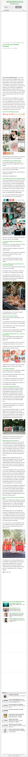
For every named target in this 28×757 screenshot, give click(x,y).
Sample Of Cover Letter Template (15, 724)
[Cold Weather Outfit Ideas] (5, 697)
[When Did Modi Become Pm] (6, 611)
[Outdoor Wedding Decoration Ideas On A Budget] (6, 622)
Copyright (13, 754)
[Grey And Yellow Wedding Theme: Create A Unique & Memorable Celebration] (5, 700)
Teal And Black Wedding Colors (15, 603)
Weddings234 (14, 1)
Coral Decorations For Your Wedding (16, 704)
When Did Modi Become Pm (14, 608)
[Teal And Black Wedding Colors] (6, 606)
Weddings (8, 42)
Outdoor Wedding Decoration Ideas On (16, 618)
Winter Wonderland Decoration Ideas (16, 613)
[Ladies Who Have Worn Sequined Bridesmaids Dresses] (5, 717)
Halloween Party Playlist (13, 719)
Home (4, 42)
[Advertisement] (14, 26)
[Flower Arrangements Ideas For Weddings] (5, 732)
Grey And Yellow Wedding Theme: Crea (16, 699)
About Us (5, 754)
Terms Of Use (22, 754)
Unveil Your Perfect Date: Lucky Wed (16, 709)
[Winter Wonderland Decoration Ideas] (6, 616)
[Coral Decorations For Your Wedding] (5, 705)
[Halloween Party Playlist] (5, 720)
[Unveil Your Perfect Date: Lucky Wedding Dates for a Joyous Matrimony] (5, 710)
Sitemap (17, 754)
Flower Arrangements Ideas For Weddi (16, 729)
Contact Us (9, 754)
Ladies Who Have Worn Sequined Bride (16, 714)
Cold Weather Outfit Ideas (14, 694)
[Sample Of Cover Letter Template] (5, 725)
